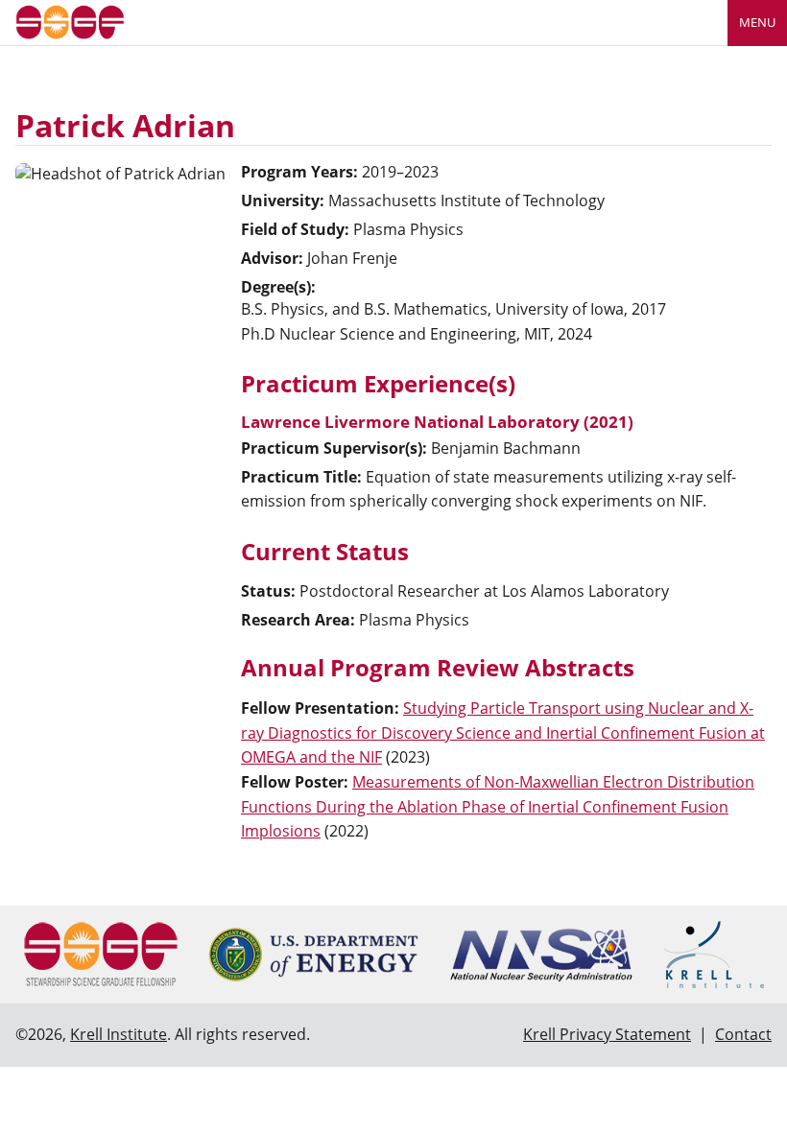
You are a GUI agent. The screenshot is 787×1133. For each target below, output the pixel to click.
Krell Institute (118, 1034)
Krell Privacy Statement (607, 1034)
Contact (743, 1034)
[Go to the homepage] (70, 21)
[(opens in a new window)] (313, 954)
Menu (757, 22)
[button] (503, 732)
